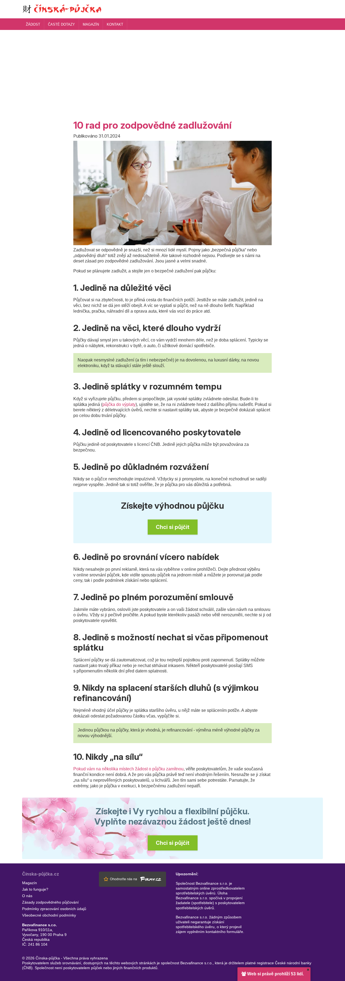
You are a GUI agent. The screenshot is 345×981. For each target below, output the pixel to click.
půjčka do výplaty (119, 404)
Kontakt (115, 24)
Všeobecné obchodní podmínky (49, 915)
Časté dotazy (61, 24)
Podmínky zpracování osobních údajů (54, 909)
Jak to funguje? (35, 889)
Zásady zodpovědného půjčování (50, 902)
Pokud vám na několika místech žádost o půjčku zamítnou (128, 769)
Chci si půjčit (172, 527)
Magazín (91, 24)
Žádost (33, 24)
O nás (27, 896)
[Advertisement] (172, 70)
